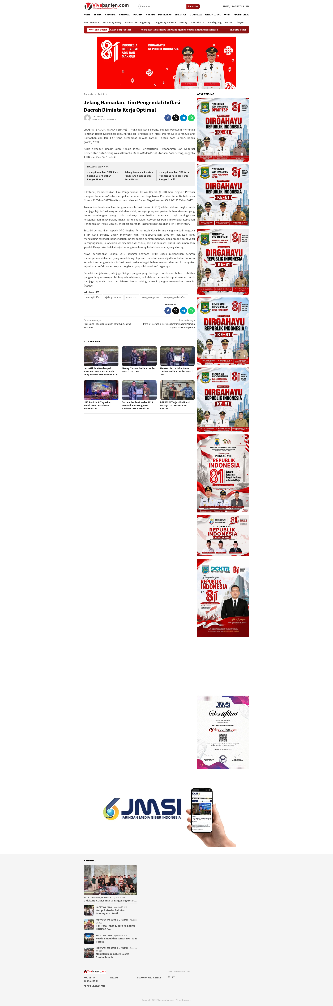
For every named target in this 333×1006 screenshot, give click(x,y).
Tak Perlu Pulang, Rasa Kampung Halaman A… (115, 927)
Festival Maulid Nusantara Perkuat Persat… (116, 940)
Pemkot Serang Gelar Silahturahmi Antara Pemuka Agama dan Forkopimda (169, 324)
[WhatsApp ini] (191, 117)
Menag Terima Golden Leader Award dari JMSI (138, 370)
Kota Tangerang (92, 897)
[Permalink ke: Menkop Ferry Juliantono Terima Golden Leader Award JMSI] (177, 356)
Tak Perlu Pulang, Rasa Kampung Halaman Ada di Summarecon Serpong (227, 29)
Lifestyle (123, 920)
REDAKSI (114, 977)
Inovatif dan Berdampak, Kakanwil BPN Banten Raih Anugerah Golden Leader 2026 (100, 371)
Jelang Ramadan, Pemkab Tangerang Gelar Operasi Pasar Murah (139, 176)
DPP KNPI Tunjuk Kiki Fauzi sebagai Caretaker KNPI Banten (175, 405)
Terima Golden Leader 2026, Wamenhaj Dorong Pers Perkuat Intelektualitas (137, 405)
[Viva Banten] (111, 6)
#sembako (131, 297)
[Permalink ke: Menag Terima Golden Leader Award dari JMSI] (139, 356)
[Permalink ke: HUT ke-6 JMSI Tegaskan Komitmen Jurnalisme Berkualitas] (101, 390)
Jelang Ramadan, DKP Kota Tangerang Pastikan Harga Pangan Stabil (174, 176)
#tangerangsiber (150, 297)
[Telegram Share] (183, 117)
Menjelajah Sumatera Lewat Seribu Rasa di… (112, 955)
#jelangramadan (113, 297)
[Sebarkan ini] (167, 117)
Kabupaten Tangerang (107, 920)
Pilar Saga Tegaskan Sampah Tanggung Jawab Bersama (107, 324)
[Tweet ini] (175, 117)
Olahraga (106, 897)
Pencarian (193, 6)
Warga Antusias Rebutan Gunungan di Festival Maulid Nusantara (137, 29)
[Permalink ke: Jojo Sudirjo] (87, 117)
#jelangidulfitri (93, 297)
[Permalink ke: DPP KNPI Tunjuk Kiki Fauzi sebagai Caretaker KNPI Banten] (177, 390)
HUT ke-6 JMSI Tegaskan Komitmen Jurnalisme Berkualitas (97, 405)
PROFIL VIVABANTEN (94, 986)
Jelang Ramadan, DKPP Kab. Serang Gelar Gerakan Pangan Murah (102, 176)
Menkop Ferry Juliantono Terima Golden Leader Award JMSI (176, 371)
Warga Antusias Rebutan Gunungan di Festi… (110, 912)
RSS (173, 977)
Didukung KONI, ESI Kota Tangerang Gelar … (110, 900)
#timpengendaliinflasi (175, 297)
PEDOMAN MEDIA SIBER (149, 977)
